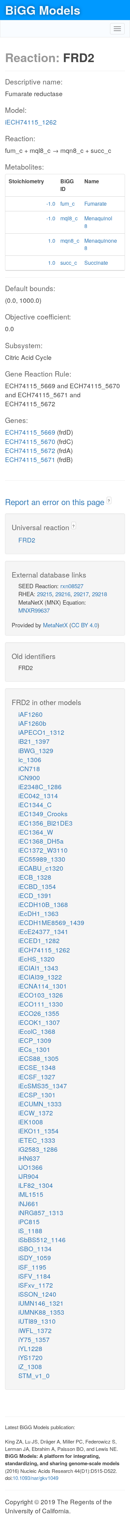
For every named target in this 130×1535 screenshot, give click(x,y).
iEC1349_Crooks (43, 813)
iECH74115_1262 (31, 121)
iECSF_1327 (36, 1076)
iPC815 (29, 1221)
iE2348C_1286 (40, 786)
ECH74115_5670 (30, 441)
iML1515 (30, 1193)
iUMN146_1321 (41, 1302)
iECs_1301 (34, 1049)
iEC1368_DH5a (41, 840)
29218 (99, 594)
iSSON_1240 (37, 1293)
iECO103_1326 (40, 994)
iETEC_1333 (36, 1139)
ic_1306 (29, 759)
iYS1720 (30, 1357)
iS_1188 (30, 1230)
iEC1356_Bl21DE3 (45, 822)
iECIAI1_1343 (38, 967)
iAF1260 (30, 713)
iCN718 (29, 768)
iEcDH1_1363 (38, 913)
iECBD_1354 (37, 886)
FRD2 (26, 539)
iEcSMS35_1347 (42, 1085)
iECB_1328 (34, 876)
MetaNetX (55, 625)
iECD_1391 (35, 895)
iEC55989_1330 (41, 858)
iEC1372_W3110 (43, 849)
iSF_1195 (32, 1266)
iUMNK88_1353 (41, 1311)
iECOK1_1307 (39, 1022)
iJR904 (28, 1175)
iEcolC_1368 (36, 1031)
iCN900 (29, 777)
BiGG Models (42, 9)
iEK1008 (30, 1121)
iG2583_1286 (38, 1148)
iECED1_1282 (39, 940)
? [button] (109, 500)
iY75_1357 (34, 1339)
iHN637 (29, 1157)
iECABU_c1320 (40, 867)
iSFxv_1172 (35, 1284)
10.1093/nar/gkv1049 (35, 1477)
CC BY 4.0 (84, 625)
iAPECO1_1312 (41, 731)
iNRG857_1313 (40, 1212)
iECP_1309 (34, 1040)
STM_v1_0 (34, 1375)
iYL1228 (30, 1348)
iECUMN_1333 (40, 1103)
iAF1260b (32, 722)
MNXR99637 (34, 610)
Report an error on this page (56, 501)
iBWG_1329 (35, 750)
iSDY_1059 (34, 1257)
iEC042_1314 (38, 795)
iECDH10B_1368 (43, 904)
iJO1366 (30, 1166)
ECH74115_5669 (30, 431)
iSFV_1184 (34, 1275)
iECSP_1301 (37, 1094)
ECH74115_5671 (30, 459)
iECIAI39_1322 (40, 976)
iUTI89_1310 (37, 1320)
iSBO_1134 (35, 1248)
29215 (44, 594)
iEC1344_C (35, 804)
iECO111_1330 (40, 1003)
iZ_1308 (30, 1366)
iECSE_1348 (37, 1067)
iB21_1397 (34, 740)
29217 (81, 594)
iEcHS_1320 (36, 958)
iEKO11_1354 (38, 1130)
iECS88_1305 (38, 1058)
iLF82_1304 (35, 1184)
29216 (62, 594)
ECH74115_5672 (30, 450)
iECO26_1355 (38, 1013)
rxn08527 (71, 586)
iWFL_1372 (35, 1330)
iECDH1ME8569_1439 (51, 922)
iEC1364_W (35, 831)
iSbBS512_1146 (42, 1239)
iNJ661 (28, 1203)
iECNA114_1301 (42, 985)
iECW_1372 (35, 1112)
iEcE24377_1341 (43, 931)
